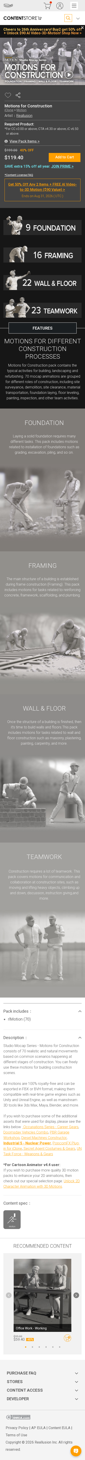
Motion (22, 110)
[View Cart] (47, 5)
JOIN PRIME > (62, 166)
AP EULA (38, 1428)
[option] (42, 368)
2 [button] (32, 1346)
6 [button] (59, 1346)
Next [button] (76, 1295)
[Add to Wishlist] (8, 95)
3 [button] (39, 1346)
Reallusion (24, 115)
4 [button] (46, 1346)
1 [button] (25, 1346)
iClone (9, 110)
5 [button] (53, 1346)
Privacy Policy (17, 1428)
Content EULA (59, 1428)
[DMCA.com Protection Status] (18, 1418)
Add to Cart (64, 157)
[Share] (19, 95)
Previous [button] (9, 1295)
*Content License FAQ (19, 174)
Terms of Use (16, 1435)
